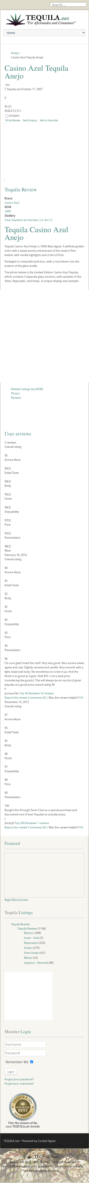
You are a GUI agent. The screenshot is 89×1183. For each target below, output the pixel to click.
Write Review (12, 120)
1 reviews (43, 823)
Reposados (31, 943)
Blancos (29, 933)
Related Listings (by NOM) (27, 389)
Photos (15, 393)
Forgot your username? (19, 1083)
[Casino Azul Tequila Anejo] (44, 152)
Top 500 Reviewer (26, 823)
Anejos (28, 948)
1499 (8, 211)
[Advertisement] (44, 336)
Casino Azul (12, 203)
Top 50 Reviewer (29, 693)
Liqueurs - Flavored (36, 963)
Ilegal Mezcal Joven (16, 900)
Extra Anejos (32, 953)
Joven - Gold (31, 938)
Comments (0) (37, 698)
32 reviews (47, 693)
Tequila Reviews (27, 928)
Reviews (16, 398)
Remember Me (17, 1062)
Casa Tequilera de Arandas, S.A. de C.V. (28, 220)
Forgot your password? (19, 1079)
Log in (10, 1071)
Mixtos (28, 958)
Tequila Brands (20, 924)
